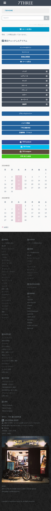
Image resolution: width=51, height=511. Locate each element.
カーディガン (6, 260)
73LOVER (30, 299)
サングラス (5, 291)
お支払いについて (7, 349)
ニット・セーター (7, 263)
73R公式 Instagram (7, 411)
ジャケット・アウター (8, 271)
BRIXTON (30, 328)
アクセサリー (6, 294)
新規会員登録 (6, 340)
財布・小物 (5, 289)
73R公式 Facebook (7, 405)
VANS (28, 308)
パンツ (4, 274)
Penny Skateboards (32, 311)
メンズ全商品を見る (8, 243)
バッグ (4, 297)
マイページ (5, 343)
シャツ (4, 251)
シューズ (4, 286)
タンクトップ (6, 269)
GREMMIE (30, 314)
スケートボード (31, 287)
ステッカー (5, 309)
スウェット (5, 266)
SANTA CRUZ (31, 317)
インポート (5, 314)
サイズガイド (6, 363)
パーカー (4, 257)
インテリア (5, 317)
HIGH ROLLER (31, 302)
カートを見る (6, 346)
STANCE (29, 305)
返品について (6, 355)
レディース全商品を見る (34, 243)
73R (28, 297)
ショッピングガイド (8, 366)
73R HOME (9, 10)
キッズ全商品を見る (33, 252)
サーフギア (5, 306)
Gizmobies (30, 319)
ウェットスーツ (6, 303)
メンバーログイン (7, 338)
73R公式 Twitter (6, 408)
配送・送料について (8, 352)
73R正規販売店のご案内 (9, 387)
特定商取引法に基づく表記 (9, 390)
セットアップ (6, 277)
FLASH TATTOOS (32, 325)
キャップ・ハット (7, 280)
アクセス (6, 428)
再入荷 (4, 246)
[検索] (46, 18)
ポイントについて (7, 358)
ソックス (4, 283)
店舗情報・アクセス (8, 384)
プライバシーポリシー (8, 393)
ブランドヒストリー (8, 381)
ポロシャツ (5, 254)
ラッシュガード (6, 300)
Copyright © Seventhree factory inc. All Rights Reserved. (18, 501)
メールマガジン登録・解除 (9, 360)
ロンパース (30, 269)
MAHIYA (29, 322)
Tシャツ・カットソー (8, 248)
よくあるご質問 (6, 369)
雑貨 (3, 311)
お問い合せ (5, 372)
